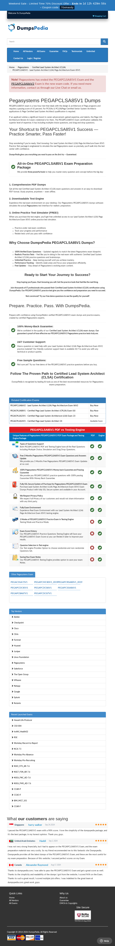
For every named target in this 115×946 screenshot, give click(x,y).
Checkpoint (18, 623)
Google (16, 692)
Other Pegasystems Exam (22, 575)
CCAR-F (17, 806)
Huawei (16, 646)
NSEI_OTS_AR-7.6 (21, 766)
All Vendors (28, 51)
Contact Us (18, 58)
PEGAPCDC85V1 (19, 588)
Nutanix (17, 703)
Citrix (15, 634)
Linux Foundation (21, 657)
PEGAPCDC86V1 (43, 588)
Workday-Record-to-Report (25, 743)
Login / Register (34, 58)
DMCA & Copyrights (68, 903)
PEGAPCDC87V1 (43, 593)
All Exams (41, 51)
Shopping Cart (100, 16)
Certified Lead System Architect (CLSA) (49, 67)
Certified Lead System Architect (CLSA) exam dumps (72, 331)
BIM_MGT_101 (20, 801)
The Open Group (20, 675)
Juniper (16, 652)
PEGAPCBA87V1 (19, 593)
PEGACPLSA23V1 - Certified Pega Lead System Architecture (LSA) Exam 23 (42, 416)
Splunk (16, 698)
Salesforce (18, 669)
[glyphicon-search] (104, 41)
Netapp (16, 686)
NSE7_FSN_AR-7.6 (21, 772)
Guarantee (53, 51)
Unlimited (90, 51)
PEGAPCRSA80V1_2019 (70, 582)
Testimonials (77, 51)
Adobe (16, 617)
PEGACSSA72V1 (19, 582)
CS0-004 (17, 726)
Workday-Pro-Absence (23, 755)
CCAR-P (17, 789)
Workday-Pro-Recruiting (24, 760)
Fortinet (17, 640)
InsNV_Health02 (20, 732)
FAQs (65, 51)
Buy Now (94, 406)
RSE (15, 737)
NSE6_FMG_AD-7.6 (22, 783)
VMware (17, 680)
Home (16, 51)
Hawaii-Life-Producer (22, 720)
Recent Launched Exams (21, 715)
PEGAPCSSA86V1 (67, 588)
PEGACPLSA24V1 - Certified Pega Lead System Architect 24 (36, 421)
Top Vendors (16, 611)
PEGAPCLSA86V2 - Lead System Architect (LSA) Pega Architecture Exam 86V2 (44, 406)
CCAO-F (17, 795)
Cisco (16, 629)
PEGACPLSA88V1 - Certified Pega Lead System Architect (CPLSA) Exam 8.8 (42, 411)
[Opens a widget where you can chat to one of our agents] (104, 941)
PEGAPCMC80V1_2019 (46, 582)
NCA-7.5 (17, 749)
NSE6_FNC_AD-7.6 (22, 778)
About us (63, 898)
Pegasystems (23, 67)
